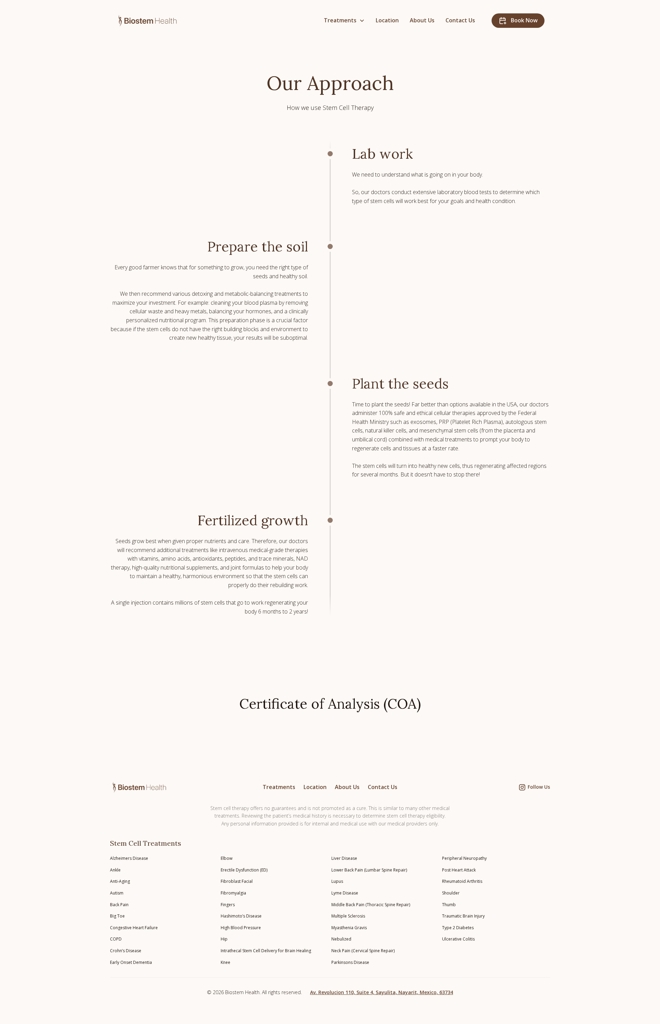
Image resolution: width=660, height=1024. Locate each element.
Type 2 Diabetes (458, 928)
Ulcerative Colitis (458, 939)
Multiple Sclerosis (348, 916)
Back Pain (119, 905)
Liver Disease (344, 858)
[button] (344, 20)
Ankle (115, 870)
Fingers (228, 905)
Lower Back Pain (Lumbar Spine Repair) (369, 870)
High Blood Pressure (241, 928)
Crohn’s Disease (125, 951)
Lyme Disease (344, 893)
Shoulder (451, 893)
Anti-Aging (120, 881)
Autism (116, 893)
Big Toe (117, 916)
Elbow (226, 858)
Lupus (337, 881)
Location (387, 20)
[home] (151, 20)
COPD (116, 939)
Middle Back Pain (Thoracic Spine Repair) (370, 905)
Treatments (279, 787)
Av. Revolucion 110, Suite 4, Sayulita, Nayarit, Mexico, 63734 (381, 992)
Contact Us (460, 20)
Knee (225, 962)
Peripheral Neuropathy (464, 858)
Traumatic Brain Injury (463, 916)
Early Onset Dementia (131, 962)
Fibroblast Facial (237, 881)
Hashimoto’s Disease (241, 916)
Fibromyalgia (233, 893)
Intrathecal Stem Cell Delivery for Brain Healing (266, 951)
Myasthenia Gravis (349, 928)
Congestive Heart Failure (134, 928)
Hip (224, 939)
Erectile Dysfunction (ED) (244, 870)
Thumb (449, 905)
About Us (422, 20)
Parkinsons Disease (350, 962)
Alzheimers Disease (129, 858)
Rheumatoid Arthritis (462, 881)
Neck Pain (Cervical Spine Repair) (363, 951)
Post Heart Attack (459, 870)
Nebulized (341, 939)
